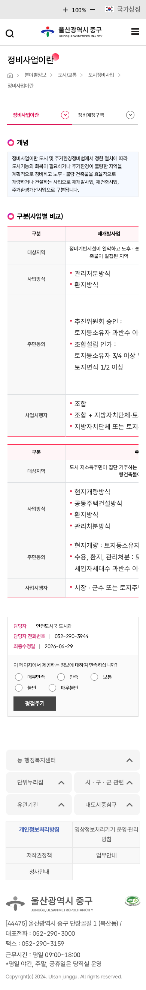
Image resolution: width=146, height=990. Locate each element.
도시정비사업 (101, 75)
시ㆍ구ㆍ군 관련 (104, 782)
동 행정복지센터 (36, 760)
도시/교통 (67, 75)
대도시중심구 (101, 804)
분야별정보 (35, 75)
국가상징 (128, 9)
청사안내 (39, 871)
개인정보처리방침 (39, 829)
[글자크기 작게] (92, 11)
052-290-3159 (43, 943)
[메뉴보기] (135, 31)
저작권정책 (39, 855)
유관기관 (27, 804)
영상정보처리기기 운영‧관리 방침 (106, 834)
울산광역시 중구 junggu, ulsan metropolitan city (72, 33)
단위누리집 (30, 782)
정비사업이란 (20, 86)
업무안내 (106, 855)
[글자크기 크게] (65, 9)
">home (10, 75)
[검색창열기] (10, 31)
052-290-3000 (54, 933)
